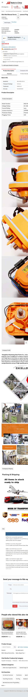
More (3, 685)
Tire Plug (18, 679)
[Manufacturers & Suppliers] (14, 2)
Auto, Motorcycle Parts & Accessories (13, 11)
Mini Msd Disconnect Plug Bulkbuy (11, 682)
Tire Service (19, 675)
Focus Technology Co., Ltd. (19, 690)
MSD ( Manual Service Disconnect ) (10, 653)
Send (15, 606)
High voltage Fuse (20, 653)
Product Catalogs (23, 647)
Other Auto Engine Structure (9, 667)
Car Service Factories (8, 675)
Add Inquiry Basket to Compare (10, 65)
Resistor (4, 650)
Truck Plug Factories (8, 679)
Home (3, 11)
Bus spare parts (19, 650)
